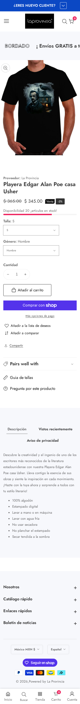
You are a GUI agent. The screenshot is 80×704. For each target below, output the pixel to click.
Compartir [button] (16, 345)
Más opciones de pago (40, 316)
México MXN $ (25, 649)
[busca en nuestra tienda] (65, 21)
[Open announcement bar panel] (63, 5)
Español (56, 649)
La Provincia (55, 681)
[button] (40, 364)
